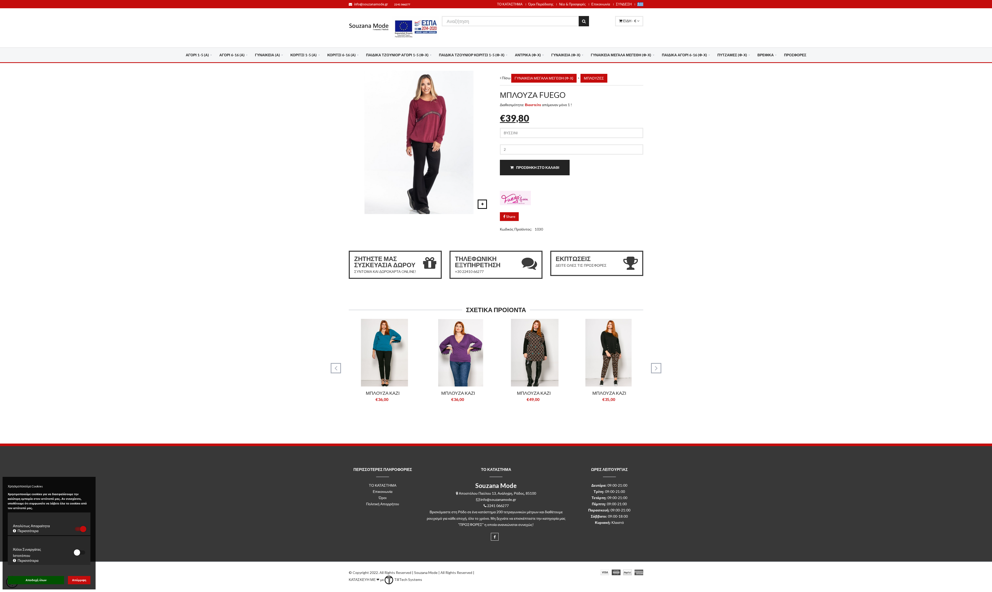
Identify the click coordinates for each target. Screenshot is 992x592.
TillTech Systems (407, 579)
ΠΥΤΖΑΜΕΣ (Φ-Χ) (732, 55)
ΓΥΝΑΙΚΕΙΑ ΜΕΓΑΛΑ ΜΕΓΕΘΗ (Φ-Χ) (621, 55)
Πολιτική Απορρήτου (382, 504)
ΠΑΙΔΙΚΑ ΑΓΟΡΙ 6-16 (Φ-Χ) (684, 55)
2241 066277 (402, 4)
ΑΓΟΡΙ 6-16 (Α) (232, 55)
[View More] (390, 412)
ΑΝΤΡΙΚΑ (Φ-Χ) (528, 55)
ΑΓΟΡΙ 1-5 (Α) (197, 55)
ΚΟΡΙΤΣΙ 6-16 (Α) (341, 55)
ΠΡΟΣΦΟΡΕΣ (795, 55)
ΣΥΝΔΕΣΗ (624, 4)
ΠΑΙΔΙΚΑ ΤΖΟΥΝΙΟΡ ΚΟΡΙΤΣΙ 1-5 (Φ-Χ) (472, 55)
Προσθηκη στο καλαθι (537, 167)
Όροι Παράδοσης (540, 4)
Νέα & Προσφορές (572, 4)
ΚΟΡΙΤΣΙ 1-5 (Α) (303, 55)
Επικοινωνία (600, 4)
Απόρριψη (79, 580)
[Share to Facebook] (374, 412)
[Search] (584, 21)
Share (510, 216)
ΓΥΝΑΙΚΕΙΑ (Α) (267, 55)
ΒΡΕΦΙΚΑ (765, 55)
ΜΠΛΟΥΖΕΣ (594, 78)
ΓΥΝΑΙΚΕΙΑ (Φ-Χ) (565, 55)
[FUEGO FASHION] (571, 199)
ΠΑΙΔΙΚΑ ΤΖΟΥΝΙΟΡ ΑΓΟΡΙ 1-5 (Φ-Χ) (397, 55)
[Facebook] (495, 537)
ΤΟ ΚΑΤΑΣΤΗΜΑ (510, 4)
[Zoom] (482, 204)
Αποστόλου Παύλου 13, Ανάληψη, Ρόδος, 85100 (497, 493)
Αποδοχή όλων (36, 580)
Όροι (382, 497)
